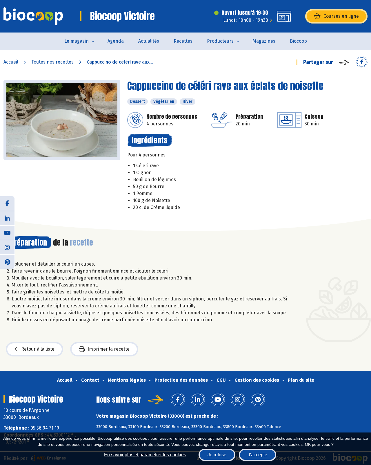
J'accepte (257, 454)
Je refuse (217, 454)
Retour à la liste (37, 349)
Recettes (183, 41)
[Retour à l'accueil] (33, 16)
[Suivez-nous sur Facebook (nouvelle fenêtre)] (7, 203)
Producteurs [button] (220, 41)
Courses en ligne (341, 16)
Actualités (148, 41)
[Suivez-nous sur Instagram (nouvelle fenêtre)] (7, 247)
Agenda (116, 41)
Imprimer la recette (109, 349)
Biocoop (298, 41)
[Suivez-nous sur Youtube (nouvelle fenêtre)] (7, 232)
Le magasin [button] (76, 41)
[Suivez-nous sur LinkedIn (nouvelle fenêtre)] (7, 218)
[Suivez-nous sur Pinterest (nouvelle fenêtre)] (7, 261)
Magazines (263, 41)
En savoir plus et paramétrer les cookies (145, 454)
